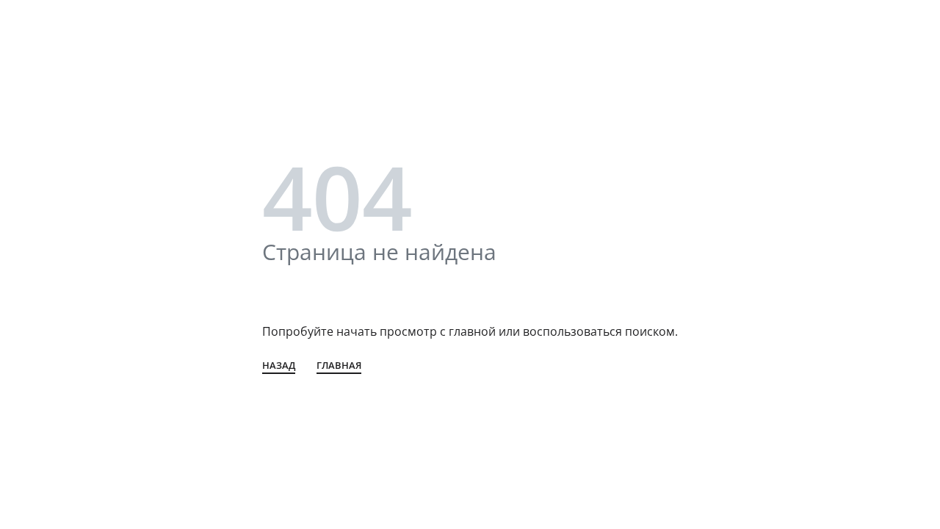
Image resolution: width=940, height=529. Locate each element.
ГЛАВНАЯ (339, 366)
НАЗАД (278, 366)
